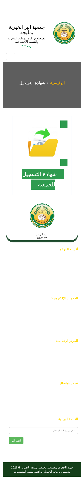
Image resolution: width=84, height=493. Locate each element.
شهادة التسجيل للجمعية (39, 179)
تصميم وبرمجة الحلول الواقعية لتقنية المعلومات (42, 471)
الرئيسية (57, 82)
